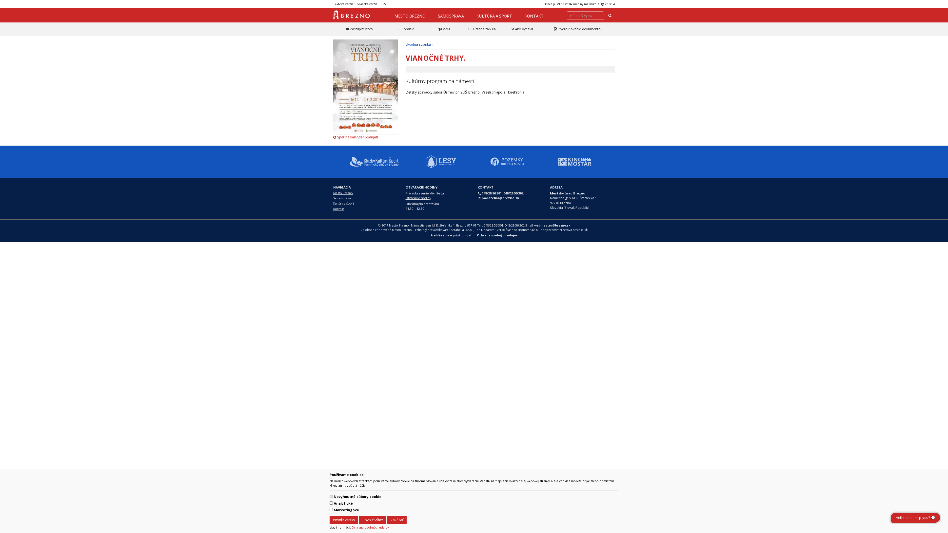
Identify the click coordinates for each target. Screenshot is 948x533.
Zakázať (397, 519)
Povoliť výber (372, 519)
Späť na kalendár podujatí (357, 137)
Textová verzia (343, 4)
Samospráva (451, 16)
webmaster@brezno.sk (552, 225)
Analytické (343, 503)
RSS (383, 4)
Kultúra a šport (494, 16)
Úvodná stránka (418, 44)
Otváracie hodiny (418, 198)
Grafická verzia (367, 4)
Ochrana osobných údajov (370, 527)
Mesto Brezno (410, 16)
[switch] (331, 496)
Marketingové (346, 510)
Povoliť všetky (344, 519)
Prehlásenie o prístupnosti (452, 235)
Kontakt (534, 16)
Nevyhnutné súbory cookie (357, 496)
